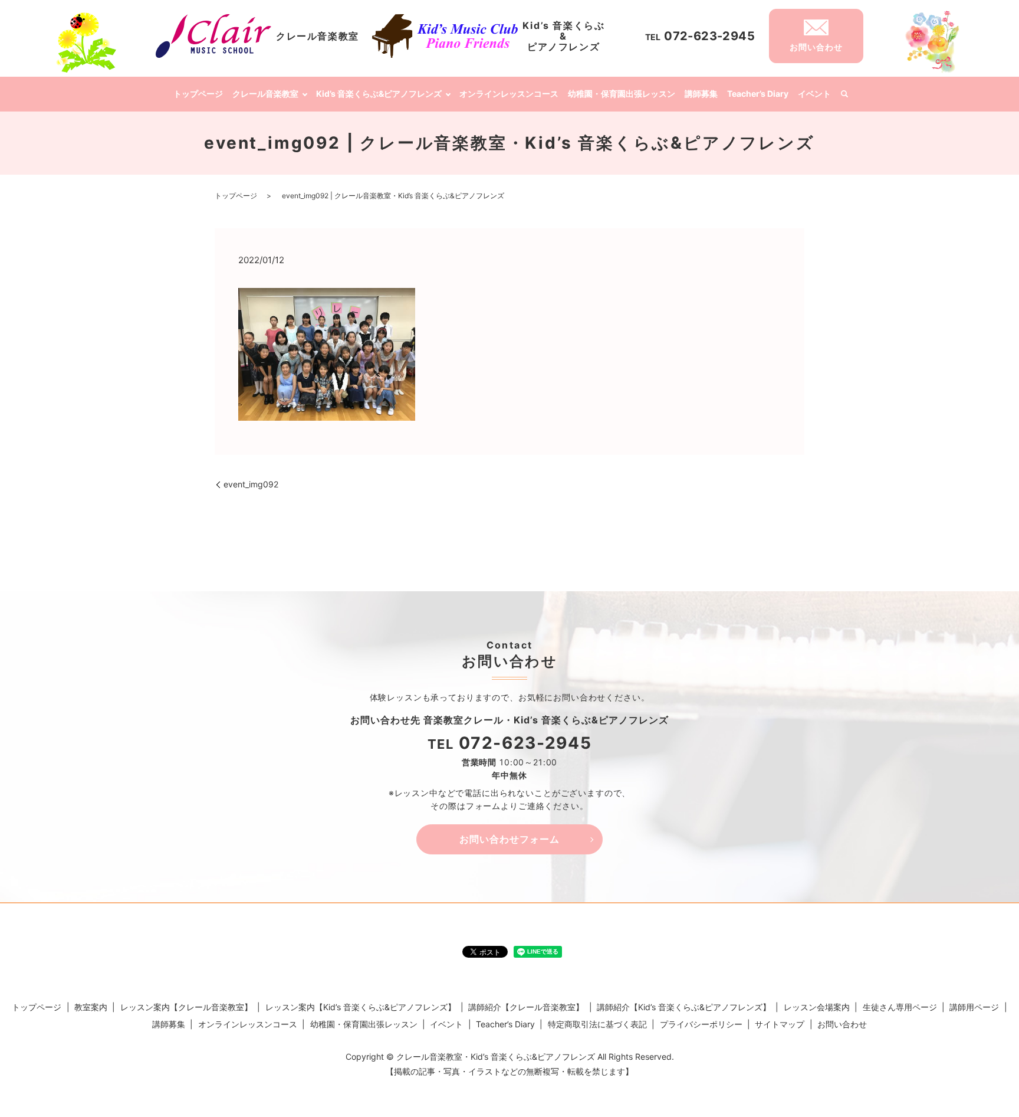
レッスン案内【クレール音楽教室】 (186, 1007)
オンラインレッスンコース (508, 94)
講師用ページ (974, 1007)
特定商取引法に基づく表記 (597, 1024)
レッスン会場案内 (817, 1007)
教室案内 (90, 1007)
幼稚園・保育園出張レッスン (621, 94)
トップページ (198, 94)
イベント (814, 94)
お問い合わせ (842, 1024)
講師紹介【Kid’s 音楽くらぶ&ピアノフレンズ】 (684, 1007)
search (844, 94)
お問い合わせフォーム (509, 839)
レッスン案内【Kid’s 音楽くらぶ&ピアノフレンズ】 (360, 1007)
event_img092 (250, 484)
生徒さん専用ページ (900, 1007)
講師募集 (701, 94)
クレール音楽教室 (265, 94)
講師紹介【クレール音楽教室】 (526, 1007)
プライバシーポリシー (701, 1024)
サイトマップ (779, 1024)
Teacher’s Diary (757, 94)
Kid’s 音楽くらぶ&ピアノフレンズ (379, 94)
